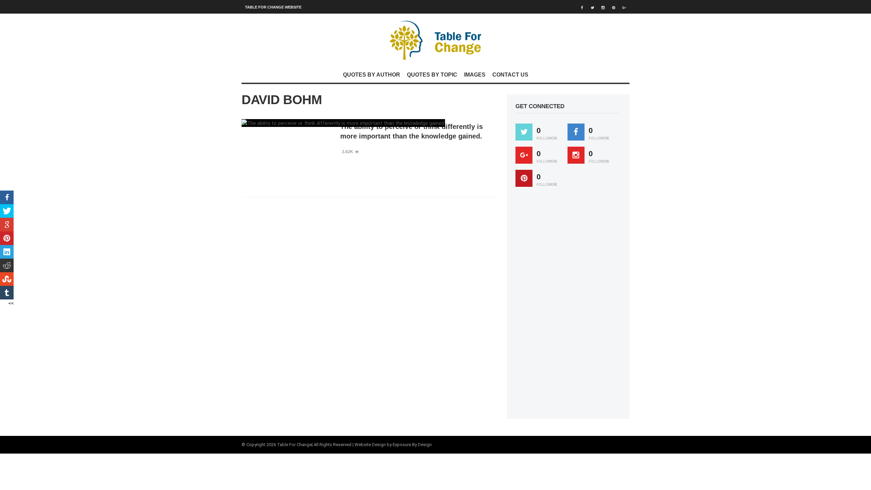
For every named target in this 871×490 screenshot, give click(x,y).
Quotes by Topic (432, 75)
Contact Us (510, 75)
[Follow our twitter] (523, 132)
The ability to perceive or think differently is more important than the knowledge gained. (411, 131)
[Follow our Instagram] (576, 155)
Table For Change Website (273, 7)
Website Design (370, 444)
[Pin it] (523, 178)
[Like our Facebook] (576, 132)
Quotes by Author (371, 75)
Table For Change (294, 444)
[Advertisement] (566, 306)
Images (475, 75)
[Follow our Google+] (523, 155)
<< (11, 303)
